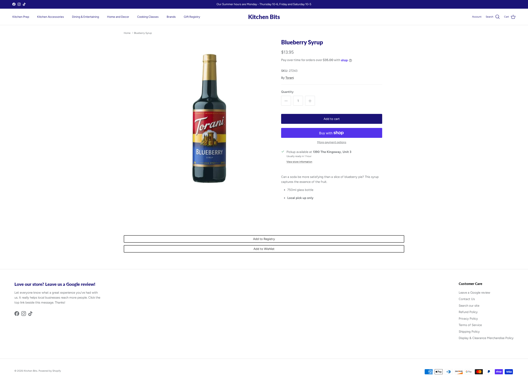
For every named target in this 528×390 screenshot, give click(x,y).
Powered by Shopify (50, 370)
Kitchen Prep (20, 17)
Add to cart (332, 119)
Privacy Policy (468, 318)
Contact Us (467, 299)
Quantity (287, 92)
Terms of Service (470, 325)
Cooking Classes (148, 17)
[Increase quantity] (310, 101)
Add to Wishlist (264, 249)
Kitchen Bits (30, 370)
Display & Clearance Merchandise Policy (486, 338)
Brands (171, 17)
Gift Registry (192, 17)
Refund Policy (468, 312)
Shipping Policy (469, 331)
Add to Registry (264, 239)
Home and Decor (118, 17)
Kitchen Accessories (50, 17)
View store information (299, 161)
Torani (289, 78)
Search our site (469, 305)
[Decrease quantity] (286, 101)
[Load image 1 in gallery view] (209, 118)
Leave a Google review (474, 292)
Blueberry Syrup (143, 32)
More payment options (331, 142)
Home (127, 32)
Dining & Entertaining (85, 17)
